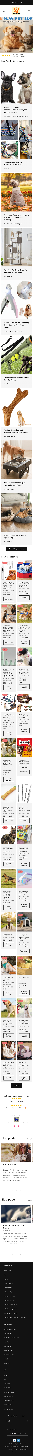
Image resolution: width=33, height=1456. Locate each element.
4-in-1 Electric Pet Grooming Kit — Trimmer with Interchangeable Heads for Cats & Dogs (8, 673)
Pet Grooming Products (12, 331)
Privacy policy (24, 1446)
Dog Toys (7, 384)
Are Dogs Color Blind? (13, 1164)
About (6, 1375)
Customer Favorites (10, 1329)
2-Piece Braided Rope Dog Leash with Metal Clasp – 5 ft (24, 1022)
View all (16, 1085)
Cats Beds (7, 1363)
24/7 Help (7, 1383)
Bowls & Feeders (9, 489)
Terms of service (12, 1449)
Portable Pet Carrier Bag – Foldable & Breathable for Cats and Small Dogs (24, 849)
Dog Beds (7, 542)
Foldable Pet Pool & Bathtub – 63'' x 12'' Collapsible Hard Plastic (24, 585)
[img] (16, 1098)
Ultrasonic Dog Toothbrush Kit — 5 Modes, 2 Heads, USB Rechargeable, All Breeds (8, 585)
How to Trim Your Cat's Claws (13, 1226)
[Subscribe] (27, 1421)
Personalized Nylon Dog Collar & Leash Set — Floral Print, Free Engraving (24, 671)
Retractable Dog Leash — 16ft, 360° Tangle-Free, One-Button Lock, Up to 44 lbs (8, 628)
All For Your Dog (9, 1392)
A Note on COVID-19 (10, 1313)
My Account (7, 1270)
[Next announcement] (30, 2)
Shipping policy (23, 1449)
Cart (5, 1275)
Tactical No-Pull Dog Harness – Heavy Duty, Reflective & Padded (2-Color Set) (8, 895)
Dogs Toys (7, 1342)
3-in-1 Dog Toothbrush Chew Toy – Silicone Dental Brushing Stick (8, 809)
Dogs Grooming (9, 1355)
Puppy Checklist (9, 1400)
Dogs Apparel (8, 1350)
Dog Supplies (8, 436)
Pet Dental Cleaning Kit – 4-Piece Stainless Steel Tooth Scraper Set (24, 809)
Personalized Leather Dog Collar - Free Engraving (24, 716)
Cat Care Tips (8, 1405)
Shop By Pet (8, 1333)
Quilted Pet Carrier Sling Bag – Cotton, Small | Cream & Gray (8, 1065)
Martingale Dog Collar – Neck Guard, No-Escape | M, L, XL (8, 1022)
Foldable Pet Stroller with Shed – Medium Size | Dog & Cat (24, 1065)
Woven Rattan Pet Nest (24, 978)
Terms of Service (9, 1296)
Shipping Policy (9, 1300)
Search (6, 1279)
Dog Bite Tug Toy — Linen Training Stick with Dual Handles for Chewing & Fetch (24, 628)
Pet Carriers (8, 169)
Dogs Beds (7, 1346)
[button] (4, 11)
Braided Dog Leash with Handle (8, 935)
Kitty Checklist (8, 1409)
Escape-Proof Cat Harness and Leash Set (8, 979)
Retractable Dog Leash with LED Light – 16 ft (23, 893)
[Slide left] (12, 1190)
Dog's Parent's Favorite (11, 1338)
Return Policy (8, 1287)
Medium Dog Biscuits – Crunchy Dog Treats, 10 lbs (24, 761)
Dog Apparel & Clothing (12, 224)
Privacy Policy (8, 1283)
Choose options (24, 642)
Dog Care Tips (8, 1396)
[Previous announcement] (3, 2)
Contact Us (7, 1388)
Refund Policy (8, 1292)
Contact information (17, 1452)
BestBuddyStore (15, 1444)
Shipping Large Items (11, 1309)
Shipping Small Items (10, 1304)
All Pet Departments (16, 549)
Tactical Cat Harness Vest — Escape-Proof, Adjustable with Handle (7, 763)
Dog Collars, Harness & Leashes (15, 116)
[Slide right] (21, 1190)
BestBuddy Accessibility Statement (15, 1317)
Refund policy (14, 1446)
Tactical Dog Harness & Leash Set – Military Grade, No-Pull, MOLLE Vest (8, 850)
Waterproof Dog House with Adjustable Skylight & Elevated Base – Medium (24, 937)
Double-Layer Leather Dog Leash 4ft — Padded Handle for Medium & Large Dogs (8, 717)
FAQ (5, 1379)
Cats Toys (7, 1359)
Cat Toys (7, 276)
